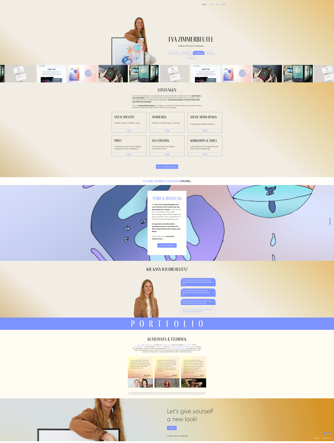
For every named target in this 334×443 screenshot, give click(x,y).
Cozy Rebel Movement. (145, 345)
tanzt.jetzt (159, 346)
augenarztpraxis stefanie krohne (183, 346)
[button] (129, 130)
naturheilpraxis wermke (176, 348)
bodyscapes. (166, 345)
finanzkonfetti (139, 346)
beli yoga (187, 345)
